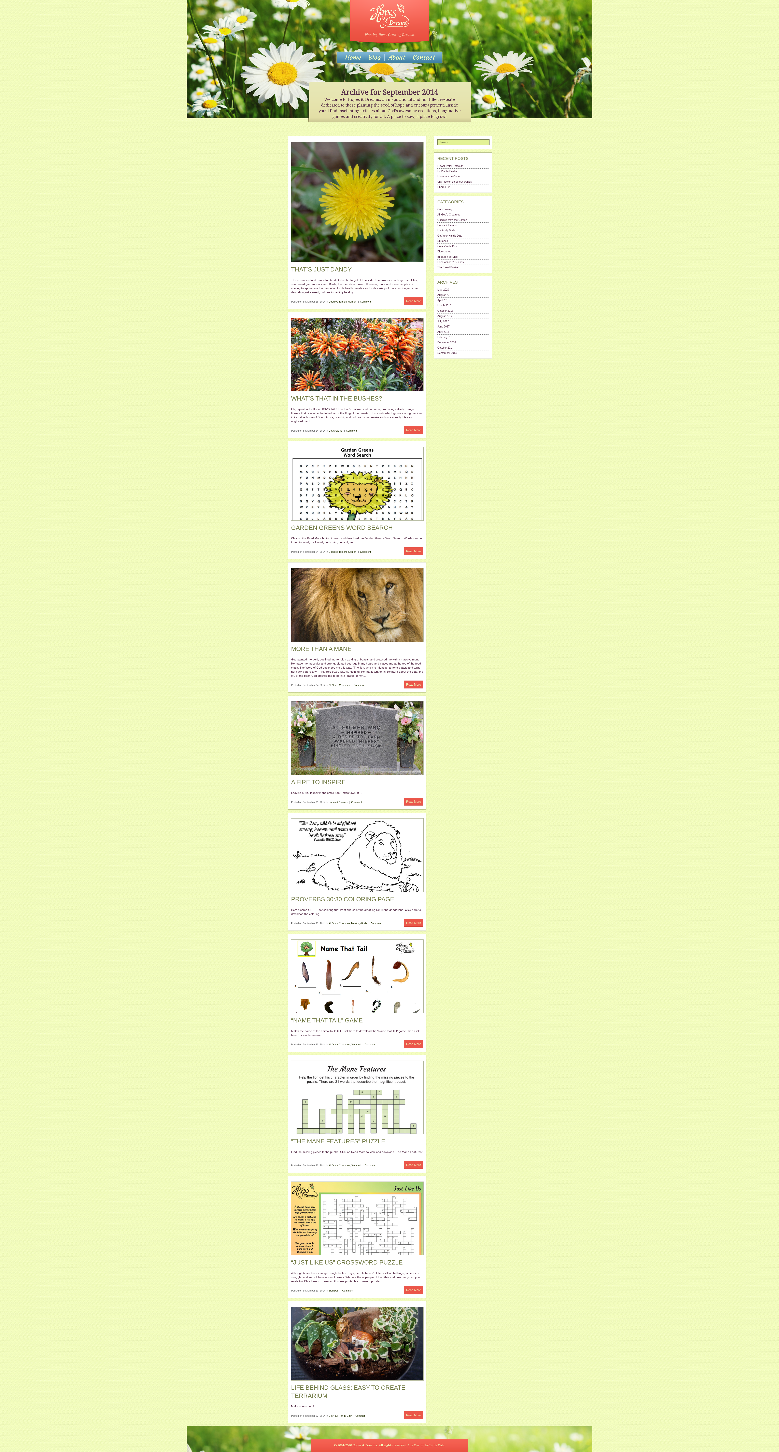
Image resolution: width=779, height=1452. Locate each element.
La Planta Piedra (447, 171)
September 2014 (447, 352)
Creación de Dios (447, 246)
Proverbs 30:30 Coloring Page (342, 899)
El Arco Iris (443, 187)
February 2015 (445, 337)
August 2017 (444, 316)
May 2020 (443, 289)
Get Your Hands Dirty (340, 1415)
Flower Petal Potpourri (450, 165)
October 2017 (445, 310)
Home (353, 57)
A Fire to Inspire (318, 782)
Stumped (356, 1044)
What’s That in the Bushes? (336, 398)
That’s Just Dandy (321, 269)
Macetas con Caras (448, 176)
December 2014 (446, 342)
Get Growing (335, 430)
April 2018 (443, 300)
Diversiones (444, 251)
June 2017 (443, 326)
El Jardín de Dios (447, 256)
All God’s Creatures (339, 685)
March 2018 (444, 305)
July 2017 (443, 321)
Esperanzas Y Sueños (450, 262)
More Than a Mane (321, 648)
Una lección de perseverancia (454, 181)
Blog (375, 57)
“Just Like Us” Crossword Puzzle (347, 1262)
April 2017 (443, 331)
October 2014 (445, 347)
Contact (424, 57)
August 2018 (444, 294)
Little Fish (436, 1445)
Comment (365, 301)
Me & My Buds (359, 923)
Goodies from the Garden (342, 301)
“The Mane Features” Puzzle (338, 1141)
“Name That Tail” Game (327, 1020)
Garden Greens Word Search (342, 527)
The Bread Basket (448, 267)
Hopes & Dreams (338, 802)
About (396, 57)
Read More (413, 301)
